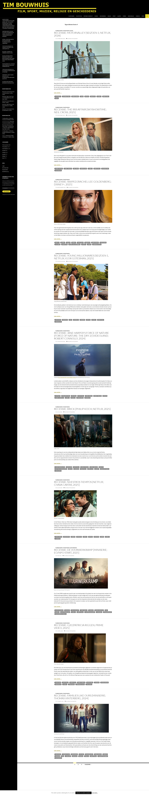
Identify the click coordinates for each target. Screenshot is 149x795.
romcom (96, 536)
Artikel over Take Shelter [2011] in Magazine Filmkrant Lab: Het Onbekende (8, 41)
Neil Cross (76, 168)
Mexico (85, 536)
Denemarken (74, 754)
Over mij (138, 16)
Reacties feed (5, 169)
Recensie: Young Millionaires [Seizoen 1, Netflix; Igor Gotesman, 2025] (81, 257)
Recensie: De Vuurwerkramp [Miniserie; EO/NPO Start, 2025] (80, 551)
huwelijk (79, 536)
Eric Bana (74, 395)
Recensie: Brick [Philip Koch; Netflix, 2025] (82, 409)
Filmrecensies (59, 30)
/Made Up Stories (73, 377)
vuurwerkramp (107, 612)
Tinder (89, 244)
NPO (106, 610)
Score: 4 (99, 96)
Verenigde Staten (97, 244)
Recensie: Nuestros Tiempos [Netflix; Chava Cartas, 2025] (79, 483)
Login (3, 166)
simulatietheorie (105, 468)
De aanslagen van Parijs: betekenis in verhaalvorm (8, 82)
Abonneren (6, 191)
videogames (58, 470)
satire (102, 536)
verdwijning (80, 397)
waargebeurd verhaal (60, 613)
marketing (64, 244)
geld (70, 319)
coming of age (66, 754)
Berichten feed (5, 167)
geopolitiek (90, 682)
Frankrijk (65, 319)
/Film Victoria (67, 377)
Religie (109, 16)
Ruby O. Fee (90, 468)
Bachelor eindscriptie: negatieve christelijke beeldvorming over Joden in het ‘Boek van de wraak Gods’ (8, 58)
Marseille (76, 319)
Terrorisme (71, 684)
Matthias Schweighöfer (61, 468)
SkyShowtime (105, 168)
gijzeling (97, 682)
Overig (124, 16)
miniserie (82, 319)
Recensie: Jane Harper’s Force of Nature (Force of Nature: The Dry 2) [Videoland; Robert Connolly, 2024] (81, 335)
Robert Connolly (59, 397)
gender (73, 536)
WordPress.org (5, 171)
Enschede (67, 610)
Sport (114, 16)
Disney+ (74, 242)
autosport (58, 96)
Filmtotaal (80, 242)
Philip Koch (83, 468)
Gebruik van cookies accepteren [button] (83, 792)
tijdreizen (57, 538)
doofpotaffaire (59, 610)
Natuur (105, 395)
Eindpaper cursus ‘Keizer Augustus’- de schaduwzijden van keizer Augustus (8, 76)
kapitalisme (103, 242)
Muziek (96, 16)
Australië (57, 395)
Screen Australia (61, 377)
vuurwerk (99, 612)
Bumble (63, 242)
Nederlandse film (99, 610)
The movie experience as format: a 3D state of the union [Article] (7, 47)
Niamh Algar (83, 168)
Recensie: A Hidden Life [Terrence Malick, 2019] (7, 52)
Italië (82, 96)
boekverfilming (65, 395)
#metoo (57, 242)
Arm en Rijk (57, 319)
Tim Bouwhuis (5, 118)
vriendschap (58, 321)
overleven (68, 756)
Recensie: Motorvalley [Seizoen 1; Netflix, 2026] (82, 34)
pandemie (76, 468)
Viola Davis (89, 684)
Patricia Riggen (104, 682)
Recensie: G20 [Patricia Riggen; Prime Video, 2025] (78, 626)
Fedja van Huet (74, 610)
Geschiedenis (103, 16)
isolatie (101, 467)
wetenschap (58, 170)
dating (68, 242)
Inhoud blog (131, 16)
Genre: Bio (87, 242)
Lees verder (58, 92)
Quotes (119, 16)
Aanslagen (57, 682)
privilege (75, 756)
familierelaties (89, 754)
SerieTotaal (106, 96)
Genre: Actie (73, 682)
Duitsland (69, 467)
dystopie (81, 754)
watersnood (58, 757)
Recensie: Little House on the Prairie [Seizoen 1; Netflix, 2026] (8, 106)
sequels (73, 397)
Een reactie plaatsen (72, 38)
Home (143, 16)
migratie (105, 754)
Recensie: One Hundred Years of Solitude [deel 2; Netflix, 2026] (8, 93)
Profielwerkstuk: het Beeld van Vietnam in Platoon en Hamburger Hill (8, 65)
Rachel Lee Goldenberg (74, 244)
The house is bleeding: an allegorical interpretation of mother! (8, 70)
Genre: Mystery (58, 168)
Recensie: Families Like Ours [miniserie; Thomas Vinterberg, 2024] (80, 697)
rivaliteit (93, 96)
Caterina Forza (66, 96)
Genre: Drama (75, 96)
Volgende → (88, 764)
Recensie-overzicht (88, 16)
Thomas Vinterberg (102, 756)
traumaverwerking (90, 612)
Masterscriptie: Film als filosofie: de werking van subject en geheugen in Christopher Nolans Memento (8, 34)
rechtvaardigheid (65, 612)
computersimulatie (59, 467)
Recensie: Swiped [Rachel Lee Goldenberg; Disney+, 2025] (82, 183)
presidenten (58, 684)
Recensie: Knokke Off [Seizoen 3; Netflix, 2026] (8, 132)
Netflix (87, 96)
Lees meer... (95, 792)
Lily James (57, 244)
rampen (57, 612)
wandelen (87, 397)
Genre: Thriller (67, 168)
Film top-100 (79, 16)
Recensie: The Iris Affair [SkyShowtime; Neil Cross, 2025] (80, 111)
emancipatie (66, 536)
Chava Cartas (58, 536)
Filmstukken (71, 16)
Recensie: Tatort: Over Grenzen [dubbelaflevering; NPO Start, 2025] (8, 98)
